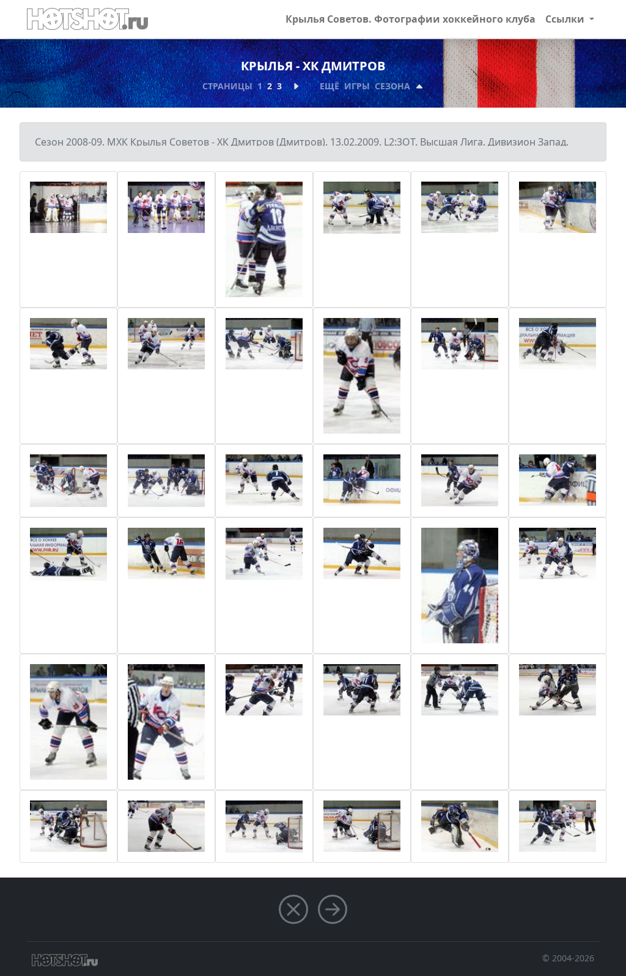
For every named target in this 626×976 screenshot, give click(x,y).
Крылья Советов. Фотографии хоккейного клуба (410, 19)
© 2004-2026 (568, 958)
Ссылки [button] (566, 19)
